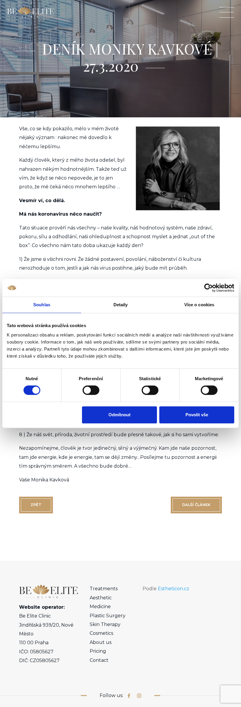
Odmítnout (119, 414)
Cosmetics (101, 633)
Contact (99, 660)
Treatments (104, 588)
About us (100, 642)
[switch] (91, 390)
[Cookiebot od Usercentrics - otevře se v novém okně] (208, 287)
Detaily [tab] (120, 304)
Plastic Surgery (107, 615)
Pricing (98, 651)
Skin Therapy (105, 624)
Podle (166, 588)
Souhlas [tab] (41, 304)
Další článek (196, 505)
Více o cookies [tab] (199, 304)
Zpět (36, 505)
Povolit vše (196, 414)
